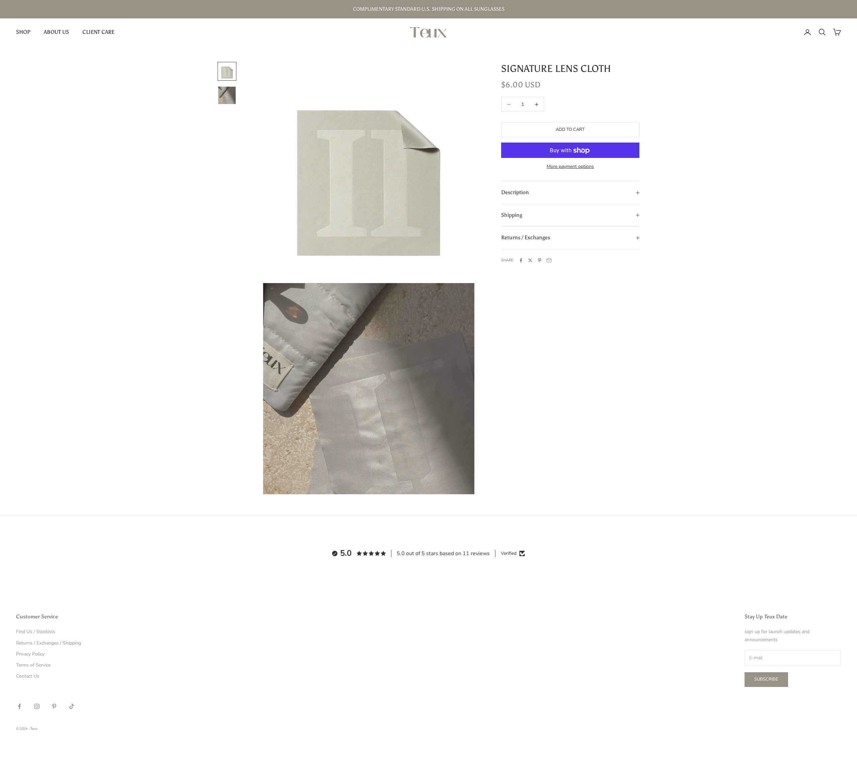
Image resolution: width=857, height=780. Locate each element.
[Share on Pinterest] (539, 260)
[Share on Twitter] (530, 260)
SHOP (23, 32)
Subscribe (766, 679)
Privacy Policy (30, 654)
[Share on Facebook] (521, 260)
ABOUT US (56, 32)
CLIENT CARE (98, 32)
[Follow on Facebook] (19, 706)
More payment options (570, 167)
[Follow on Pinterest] (54, 706)
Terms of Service (33, 665)
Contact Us (27, 676)
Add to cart (570, 130)
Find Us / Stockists (35, 631)
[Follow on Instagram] (36, 706)
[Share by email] (549, 260)
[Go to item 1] (227, 71)
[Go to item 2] (227, 95)
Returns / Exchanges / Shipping (48, 643)
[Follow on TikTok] (71, 706)
